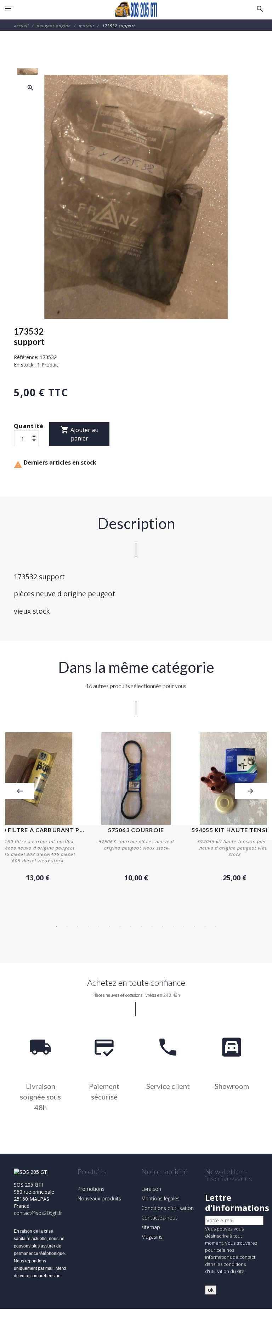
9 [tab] (141, 926)
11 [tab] (162, 926)
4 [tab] (88, 926)
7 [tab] (120, 926)
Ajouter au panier (79, 434)
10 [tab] (151, 926)
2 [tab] (66, 926)
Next (251, 791)
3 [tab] (77, 926)
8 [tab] (130, 926)
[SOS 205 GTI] (136, 9)
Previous (19, 791)
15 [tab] (205, 926)
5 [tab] (98, 926)
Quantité (29, 426)
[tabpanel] (136, 807)
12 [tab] (173, 926)
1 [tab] (56, 926)
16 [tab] (215, 926)
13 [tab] (183, 926)
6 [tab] (109, 926)
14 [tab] (194, 926)
